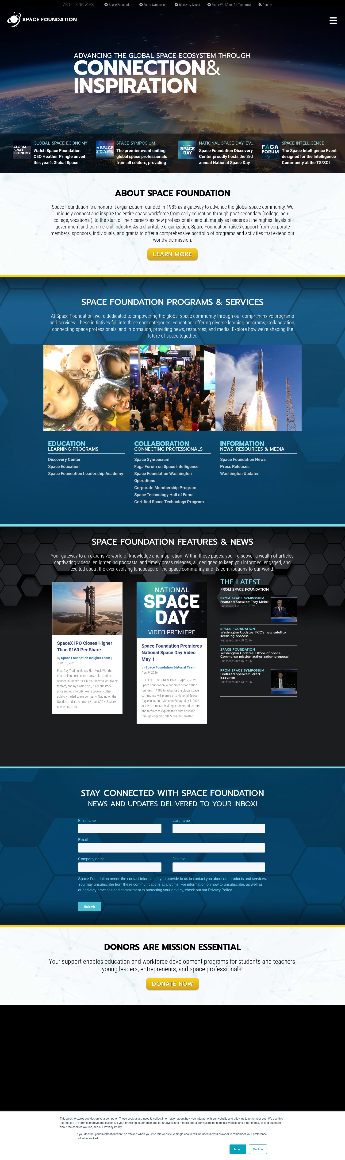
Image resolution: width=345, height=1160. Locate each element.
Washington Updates (239, 473)
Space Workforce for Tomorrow (231, 5)
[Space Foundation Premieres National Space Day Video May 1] (172, 609)
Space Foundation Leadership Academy (85, 473)
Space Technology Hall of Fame (164, 494)
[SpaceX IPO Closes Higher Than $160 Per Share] (87, 608)
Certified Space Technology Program (169, 501)
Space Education (64, 466)
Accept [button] (238, 1149)
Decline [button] (258, 1149)
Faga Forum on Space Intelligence (166, 466)
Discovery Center (189, 5)
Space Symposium (155, 5)
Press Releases (234, 466)
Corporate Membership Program (165, 487)
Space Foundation (120, 5)
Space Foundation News (243, 459)
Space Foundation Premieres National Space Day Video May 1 (172, 652)
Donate (267, 5)
